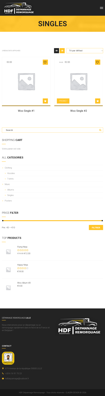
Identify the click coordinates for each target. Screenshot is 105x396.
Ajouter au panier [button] (45, 101)
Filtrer (96, 227)
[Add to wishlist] (45, 62)
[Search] (99, 130)
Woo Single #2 (78, 110)
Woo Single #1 (26, 110)
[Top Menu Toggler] (101, 7)
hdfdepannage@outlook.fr (17, 378)
